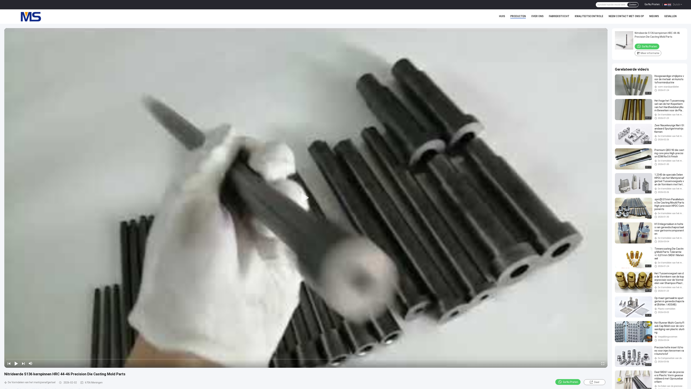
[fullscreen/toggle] (602, 363)
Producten (518, 16)
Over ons (537, 16)
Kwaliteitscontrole (589, 16)
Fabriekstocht (559, 16)
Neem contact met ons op (626, 16)
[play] (305, 197)
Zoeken (632, 4)
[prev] (9, 363)
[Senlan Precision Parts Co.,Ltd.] (29, 16)
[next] (23, 363)
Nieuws (654, 16)
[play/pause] (16, 363)
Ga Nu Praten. (652, 4)
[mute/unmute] (30, 363)
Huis (502, 16)
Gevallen (670, 16)
